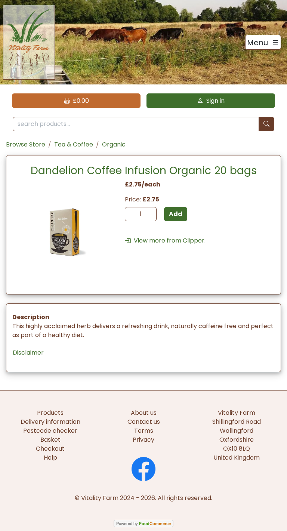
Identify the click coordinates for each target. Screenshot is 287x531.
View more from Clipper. (168, 240)
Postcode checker (50, 430)
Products (50, 412)
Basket (50, 439)
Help (50, 457)
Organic (114, 144)
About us (144, 412)
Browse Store (25, 144)
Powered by (143, 523)
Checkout (50, 448)
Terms (143, 430)
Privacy (143, 439)
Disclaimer (28, 352)
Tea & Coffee (73, 144)
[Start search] (266, 124)
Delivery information (50, 421)
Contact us (143, 421)
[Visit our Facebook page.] (143, 468)
